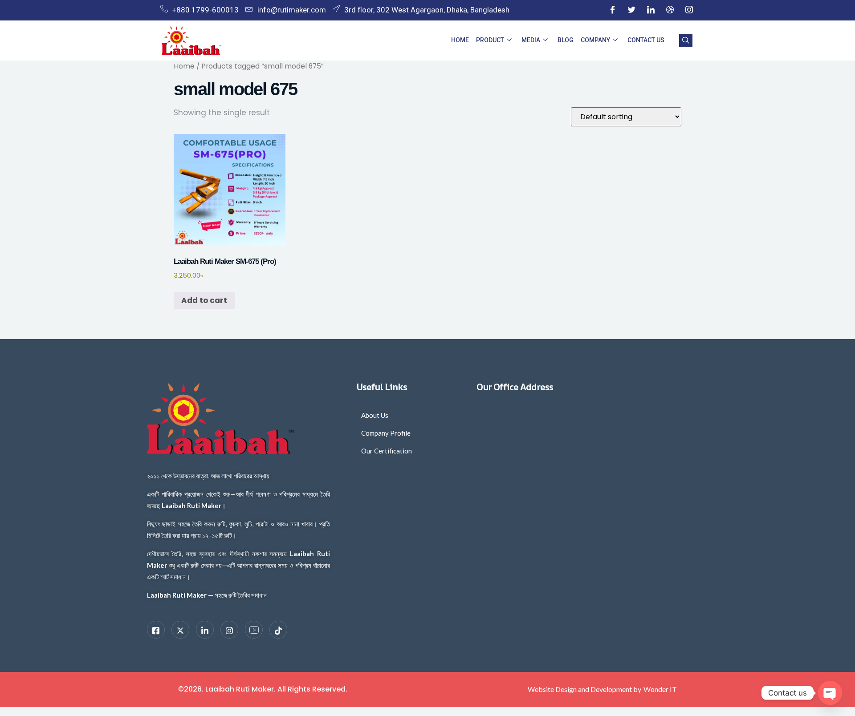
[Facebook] (612, 10)
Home (460, 40)
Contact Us (645, 40)
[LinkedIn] (650, 10)
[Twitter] (631, 10)
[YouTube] (254, 630)
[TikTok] (278, 630)
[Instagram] (689, 10)
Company (595, 40)
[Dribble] (669, 10)
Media (530, 40)
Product (490, 40)
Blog (566, 40)
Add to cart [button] (204, 300)
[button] (685, 40)
